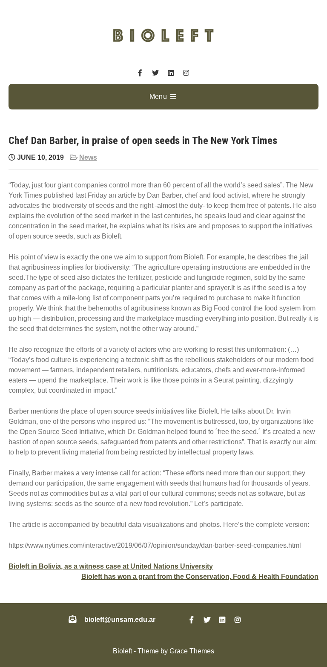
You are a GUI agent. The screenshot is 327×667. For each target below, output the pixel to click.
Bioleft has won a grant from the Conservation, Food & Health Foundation (199, 576)
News (88, 157)
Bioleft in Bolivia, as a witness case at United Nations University (111, 566)
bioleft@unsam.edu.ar (119, 619)
